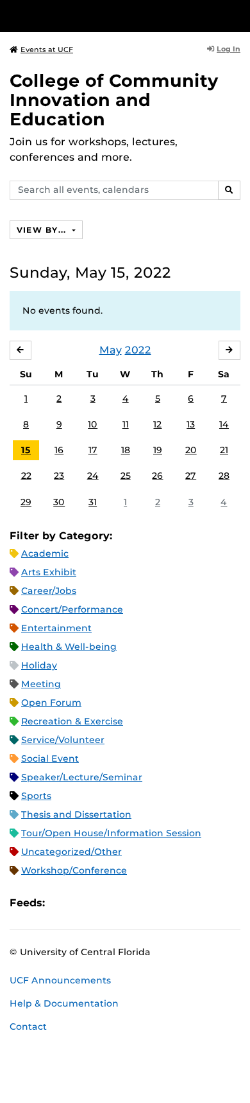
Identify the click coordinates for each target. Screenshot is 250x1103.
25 (126, 475)
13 (191, 424)
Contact (28, 1026)
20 (191, 450)
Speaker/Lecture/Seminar (81, 777)
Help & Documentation (64, 1003)
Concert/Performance (72, 609)
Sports (36, 796)
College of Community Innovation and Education (114, 100)
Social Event (50, 758)
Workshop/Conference (74, 870)
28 (224, 475)
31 (92, 502)
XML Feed (127, 903)
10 (92, 424)
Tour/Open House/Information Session (111, 833)
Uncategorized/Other (71, 851)
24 (93, 475)
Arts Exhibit (48, 572)
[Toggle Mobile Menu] (237, 15)
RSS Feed (105, 903)
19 (157, 450)
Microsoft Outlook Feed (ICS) (83, 903)
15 (26, 450)
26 (157, 475)
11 (125, 424)
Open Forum (51, 702)
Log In (228, 48)
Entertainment (56, 628)
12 (157, 424)
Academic (45, 553)
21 (224, 450)
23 (59, 475)
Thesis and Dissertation (76, 814)
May (110, 350)
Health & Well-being (69, 646)
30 (59, 502)
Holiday (39, 665)
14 (224, 424)
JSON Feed (149, 903)
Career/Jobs (48, 590)
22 (26, 475)
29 (26, 502)
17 (92, 450)
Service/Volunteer (62, 740)
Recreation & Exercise (72, 721)
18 (125, 450)
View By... (43, 230)
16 (58, 450)
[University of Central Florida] (97, 16)
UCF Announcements (60, 980)
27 (190, 475)
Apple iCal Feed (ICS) (61, 903)
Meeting (41, 684)
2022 (138, 350)
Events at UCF (47, 49)
